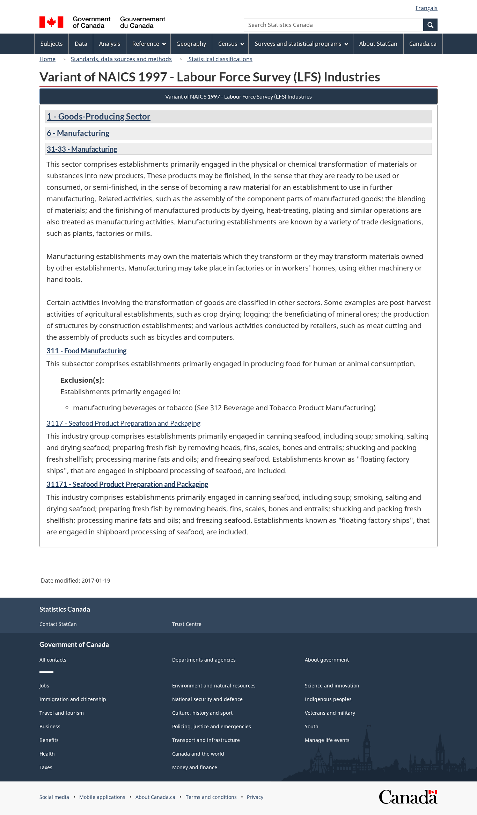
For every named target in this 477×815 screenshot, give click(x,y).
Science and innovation (332, 685)
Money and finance (194, 767)
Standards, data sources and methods (121, 59)
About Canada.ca (155, 797)
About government (327, 659)
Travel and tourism (61, 712)
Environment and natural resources (214, 685)
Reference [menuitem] (145, 44)
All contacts (52, 659)
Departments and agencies (204, 659)
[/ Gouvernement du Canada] (102, 23)
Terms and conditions (211, 797)
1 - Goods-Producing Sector (99, 116)
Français (427, 8)
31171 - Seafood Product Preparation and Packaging (127, 484)
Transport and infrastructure (206, 740)
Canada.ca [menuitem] (422, 44)
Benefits (49, 740)
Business (49, 726)
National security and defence (207, 699)
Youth (311, 726)
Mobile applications (102, 797)
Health (47, 753)
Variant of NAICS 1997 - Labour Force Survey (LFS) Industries (238, 96)
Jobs (44, 685)
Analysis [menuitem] (109, 44)
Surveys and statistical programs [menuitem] (298, 44)
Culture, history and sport (202, 712)
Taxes (45, 767)
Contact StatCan (58, 624)
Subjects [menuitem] (52, 44)
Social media (54, 797)
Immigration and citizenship (72, 699)
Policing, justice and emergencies (211, 726)
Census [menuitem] (227, 44)
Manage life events (327, 740)
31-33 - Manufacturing (82, 149)
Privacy (255, 797)
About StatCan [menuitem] (378, 44)
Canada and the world (198, 753)
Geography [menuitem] (191, 44)
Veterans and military (330, 712)
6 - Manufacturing (78, 133)
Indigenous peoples (328, 699)
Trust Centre (186, 624)
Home (47, 59)
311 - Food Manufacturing (86, 350)
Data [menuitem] (81, 44)
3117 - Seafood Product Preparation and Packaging (123, 423)
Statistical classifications (219, 59)
